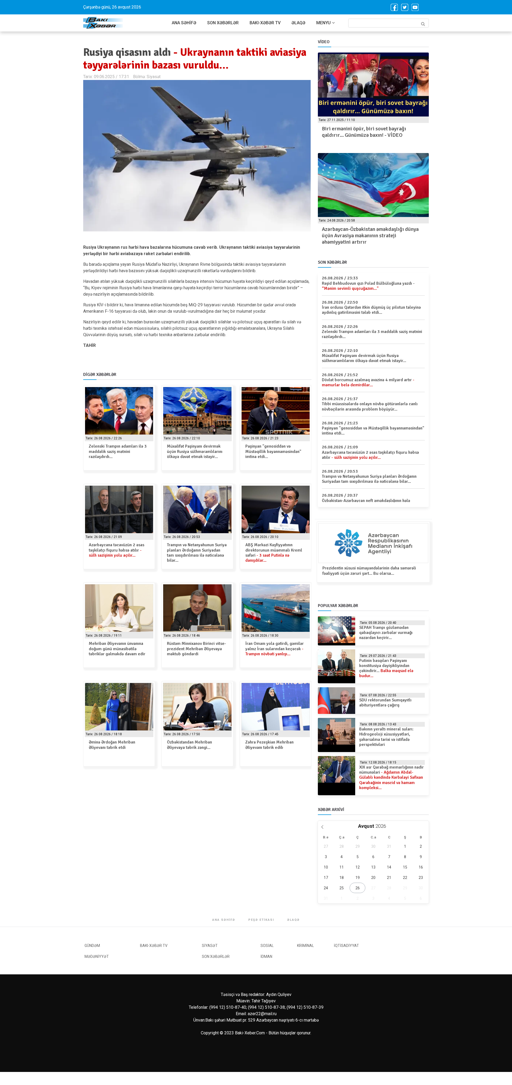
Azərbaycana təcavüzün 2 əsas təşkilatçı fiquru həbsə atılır (116, 550)
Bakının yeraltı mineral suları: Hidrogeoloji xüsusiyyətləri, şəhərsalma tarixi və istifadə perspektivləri (386, 736)
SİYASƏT (210, 945)
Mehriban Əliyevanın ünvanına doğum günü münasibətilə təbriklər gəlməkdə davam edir (117, 648)
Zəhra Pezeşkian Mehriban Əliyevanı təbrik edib (269, 745)
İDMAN (266, 956)
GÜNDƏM (92, 945)
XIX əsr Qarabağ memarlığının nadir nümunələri (391, 777)
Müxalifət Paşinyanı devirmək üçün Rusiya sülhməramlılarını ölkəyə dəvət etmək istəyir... (194, 451)
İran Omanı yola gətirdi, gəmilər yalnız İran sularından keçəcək (274, 648)
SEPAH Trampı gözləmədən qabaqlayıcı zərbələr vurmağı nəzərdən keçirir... (386, 632)
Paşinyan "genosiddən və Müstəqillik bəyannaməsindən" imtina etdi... (273, 451)
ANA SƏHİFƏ (184, 22)
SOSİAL (267, 945)
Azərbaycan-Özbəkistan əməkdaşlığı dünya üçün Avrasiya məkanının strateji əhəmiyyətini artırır (370, 235)
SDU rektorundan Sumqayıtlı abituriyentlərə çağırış (385, 702)
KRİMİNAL (305, 945)
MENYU (323, 22)
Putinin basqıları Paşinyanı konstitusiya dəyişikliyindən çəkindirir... (386, 668)
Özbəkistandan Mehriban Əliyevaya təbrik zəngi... (189, 745)
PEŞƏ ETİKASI (261, 920)
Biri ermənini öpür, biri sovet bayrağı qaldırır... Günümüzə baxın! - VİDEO (364, 131)
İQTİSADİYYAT (346, 945)
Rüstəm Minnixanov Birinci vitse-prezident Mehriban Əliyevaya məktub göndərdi (196, 648)
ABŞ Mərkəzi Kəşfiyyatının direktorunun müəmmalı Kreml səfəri (273, 552)
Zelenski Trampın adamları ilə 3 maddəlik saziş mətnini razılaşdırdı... (118, 451)
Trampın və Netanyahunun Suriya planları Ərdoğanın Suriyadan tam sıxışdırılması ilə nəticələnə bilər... (197, 552)
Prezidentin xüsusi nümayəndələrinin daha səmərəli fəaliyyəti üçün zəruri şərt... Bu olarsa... (369, 570)
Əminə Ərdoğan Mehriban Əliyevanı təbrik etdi (112, 745)
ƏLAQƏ (298, 22)
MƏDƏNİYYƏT (97, 956)
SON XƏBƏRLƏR (223, 22)
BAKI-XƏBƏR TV (265, 22)
